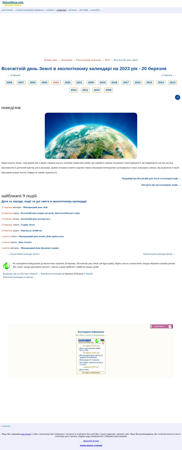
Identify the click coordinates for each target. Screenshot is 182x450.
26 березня (6, 230)
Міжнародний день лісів (35, 207)
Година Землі (27, 225)
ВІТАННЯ (73, 10)
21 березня (6, 207)
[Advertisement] (85, 36)
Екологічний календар (88, 59)
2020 (91, 82)
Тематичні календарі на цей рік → (19, 277)
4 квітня (5, 248)
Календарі (66, 59)
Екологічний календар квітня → (159, 254)
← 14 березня (13, 75)
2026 (9, 82)
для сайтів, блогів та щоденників (91, 335)
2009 (108, 90)
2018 (114, 82)
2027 (21, 82)
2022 (68, 82)
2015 (149, 82)
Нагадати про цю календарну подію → (161, 185)
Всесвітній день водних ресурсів (37, 213)
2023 (107, 59)
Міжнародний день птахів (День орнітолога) (41, 236)
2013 (172, 82)
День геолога (25, 242)
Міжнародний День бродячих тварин (40, 248)
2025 (33, 82)
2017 (126, 82)
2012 (73, 90)
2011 (85, 90)
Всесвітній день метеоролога (35, 219)
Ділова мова (50, 59)
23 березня (6, 219)
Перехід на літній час (31, 230)
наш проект (26, 434)
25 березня (6, 225)
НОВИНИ (50, 10)
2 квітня (5, 242)
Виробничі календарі (51, 273)
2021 (79, 82)
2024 (44, 82)
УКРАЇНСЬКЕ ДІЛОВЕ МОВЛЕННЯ (30, 10)
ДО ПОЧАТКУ (8, 10)
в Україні (88, 273)
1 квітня (5, 236)
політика (6, 426)
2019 (103, 82)
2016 (137, 82)
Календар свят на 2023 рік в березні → (21, 273)
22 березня (6, 213)
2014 (161, 82)
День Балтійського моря (67, 213)
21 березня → (168, 75)
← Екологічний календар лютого (23, 254)
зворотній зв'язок (91, 441)
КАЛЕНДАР (62, 10)
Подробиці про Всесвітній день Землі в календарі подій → (151, 178)
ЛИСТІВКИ (84, 10)
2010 (97, 90)
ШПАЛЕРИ (95, 10)
